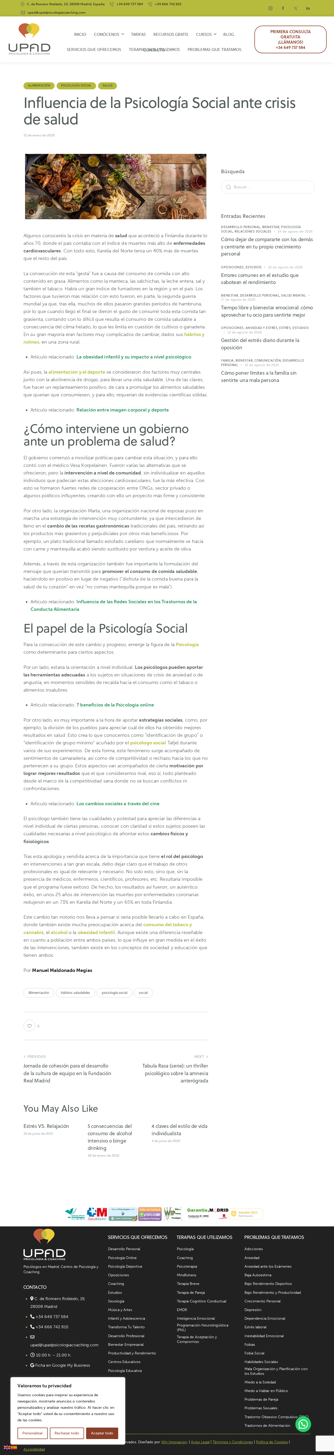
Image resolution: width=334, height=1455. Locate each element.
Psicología (187, 644)
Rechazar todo (67, 1433)
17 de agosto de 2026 (238, 300)
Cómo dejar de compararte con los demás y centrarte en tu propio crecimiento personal (267, 246)
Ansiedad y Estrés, (262, 328)
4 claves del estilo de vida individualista (179, 1129)
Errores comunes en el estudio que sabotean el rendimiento (260, 278)
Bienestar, (271, 227)
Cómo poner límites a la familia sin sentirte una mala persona (259, 376)
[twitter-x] (296, 8)
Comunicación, (268, 360)
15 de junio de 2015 (38, 1133)
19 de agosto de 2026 (285, 267)
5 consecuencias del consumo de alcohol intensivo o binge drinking (110, 1136)
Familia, (228, 360)
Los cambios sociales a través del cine (117, 804)
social (143, 992)
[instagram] (271, 8)
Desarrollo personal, (241, 227)
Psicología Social (76, 85)
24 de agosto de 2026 (295, 231)
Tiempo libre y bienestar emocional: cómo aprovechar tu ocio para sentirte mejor (267, 311)
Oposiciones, (233, 267)
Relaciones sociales (253, 231)
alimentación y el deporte (77, 372)
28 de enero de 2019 (103, 1155)
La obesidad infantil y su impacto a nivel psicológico (133, 357)
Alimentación (39, 85)
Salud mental (293, 295)
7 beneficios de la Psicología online (115, 705)
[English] (7, 1447)
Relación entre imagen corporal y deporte (122, 410)
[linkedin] (308, 8)
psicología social (114, 992)
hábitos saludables (75, 992)
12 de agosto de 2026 (245, 332)
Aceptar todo (102, 1433)
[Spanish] (14, 1447)
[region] (67, 1411)
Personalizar (32, 1433)
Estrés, (286, 328)
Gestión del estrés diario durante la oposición (260, 344)
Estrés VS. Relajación (46, 1125)
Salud (108, 85)
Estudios (254, 267)
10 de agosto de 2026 (261, 365)
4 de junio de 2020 (166, 1141)
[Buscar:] (267, 187)
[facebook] (283, 8)
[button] (303, 1424)
